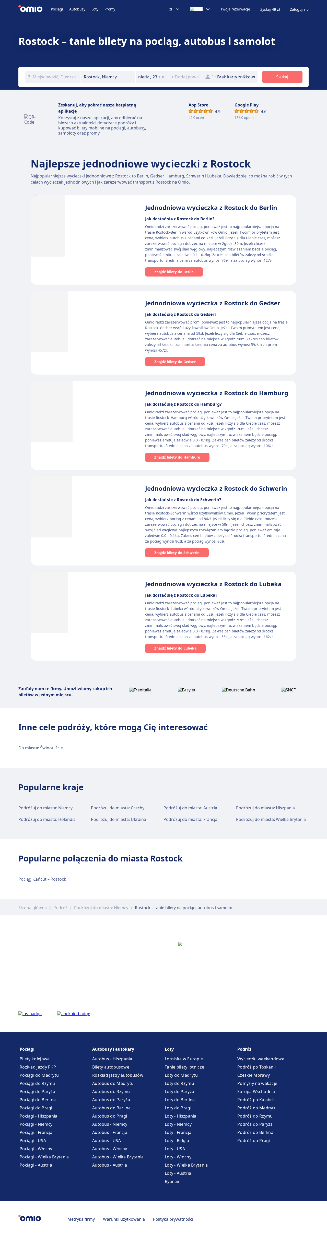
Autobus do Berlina (111, 1108)
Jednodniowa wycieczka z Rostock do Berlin (211, 207)
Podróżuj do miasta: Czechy (117, 808)
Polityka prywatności (173, 1219)
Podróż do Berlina (255, 1132)
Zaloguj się (299, 9)
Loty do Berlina (180, 1099)
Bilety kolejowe (35, 1059)
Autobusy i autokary (113, 1049)
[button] (152, 77)
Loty (94, 9)
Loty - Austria (178, 1173)
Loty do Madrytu (181, 1075)
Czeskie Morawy (253, 1075)
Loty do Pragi (178, 1108)
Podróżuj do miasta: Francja (190, 819)
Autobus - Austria (109, 1165)
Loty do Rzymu (179, 1083)
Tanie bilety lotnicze (184, 1067)
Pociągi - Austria (36, 1165)
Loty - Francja (178, 1132)
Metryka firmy (81, 1219)
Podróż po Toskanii (256, 1067)
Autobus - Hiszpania (112, 1059)
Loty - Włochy (178, 1157)
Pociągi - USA (33, 1140)
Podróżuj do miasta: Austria (190, 808)
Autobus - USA (106, 1140)
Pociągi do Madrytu (39, 1075)
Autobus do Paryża (111, 1099)
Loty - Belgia (177, 1140)
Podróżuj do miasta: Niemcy (45, 808)
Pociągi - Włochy (36, 1149)
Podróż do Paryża (255, 1124)
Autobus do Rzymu (111, 1091)
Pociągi (57, 9)
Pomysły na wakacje (257, 1083)
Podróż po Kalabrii (255, 1099)
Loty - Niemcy (178, 1124)
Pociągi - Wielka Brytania (44, 1157)
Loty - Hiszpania (180, 1116)
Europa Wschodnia (256, 1091)
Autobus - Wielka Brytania (118, 1157)
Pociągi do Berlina (38, 1099)
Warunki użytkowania (124, 1219)
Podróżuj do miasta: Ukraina (118, 819)
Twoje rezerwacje (235, 9)
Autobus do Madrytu (113, 1083)
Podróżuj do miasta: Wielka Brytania (271, 819)
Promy (109, 9)
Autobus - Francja (109, 1132)
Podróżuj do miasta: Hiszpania (265, 808)
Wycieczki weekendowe (260, 1059)
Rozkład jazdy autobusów (117, 1075)
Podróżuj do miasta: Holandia (47, 819)
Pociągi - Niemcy (36, 1124)
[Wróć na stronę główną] (34, 9)
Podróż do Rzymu (255, 1116)
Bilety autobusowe (110, 1067)
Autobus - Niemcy (109, 1124)
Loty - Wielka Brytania (186, 1165)
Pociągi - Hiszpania (38, 1116)
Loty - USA (175, 1149)
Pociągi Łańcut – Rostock (42, 879)
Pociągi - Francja (36, 1132)
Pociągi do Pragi (36, 1108)
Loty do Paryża (179, 1091)
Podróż (60, 907)
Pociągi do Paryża (37, 1091)
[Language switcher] (200, 9)
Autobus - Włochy (109, 1149)
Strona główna (32, 907)
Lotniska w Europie (184, 1059)
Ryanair (172, 1181)
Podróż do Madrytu (256, 1108)
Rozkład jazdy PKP (38, 1067)
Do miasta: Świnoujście (40, 748)
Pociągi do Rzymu (37, 1083)
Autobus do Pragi (109, 1116)
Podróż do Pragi (253, 1140)
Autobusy (77, 9)
